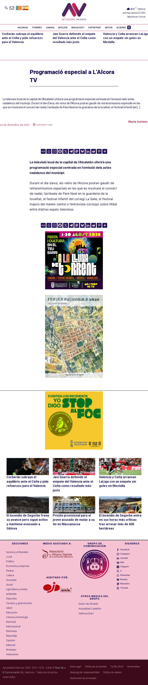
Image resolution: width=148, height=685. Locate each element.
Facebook (125, 549)
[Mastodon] (76, 151)
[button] (6, 7)
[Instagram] (54, 151)
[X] (65, 151)
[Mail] (118, 562)
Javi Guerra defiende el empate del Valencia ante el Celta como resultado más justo (74, 38)
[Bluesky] (82, 151)
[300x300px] (74, 288)
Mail (122, 562)
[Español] (25, 7)
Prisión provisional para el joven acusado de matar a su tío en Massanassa (74, 520)
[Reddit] (93, 151)
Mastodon (125, 583)
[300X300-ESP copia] (74, 420)
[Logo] (74, 12)
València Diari (86, 613)
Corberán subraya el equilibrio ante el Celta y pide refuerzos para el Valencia (22, 38)
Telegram (124, 566)
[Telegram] (71, 151)
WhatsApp (125, 575)
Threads (124, 588)
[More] (104, 151)
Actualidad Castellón (90, 608)
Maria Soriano (137, 121)
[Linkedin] (88, 151)
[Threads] (118, 588)
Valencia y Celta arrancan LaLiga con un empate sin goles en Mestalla (125, 38)
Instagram (125, 554)
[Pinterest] (99, 151)
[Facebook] (60, 151)
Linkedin (124, 558)
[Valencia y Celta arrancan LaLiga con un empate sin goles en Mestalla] (120, 466)
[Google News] (43, 151)
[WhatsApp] (118, 575)
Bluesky (124, 579)
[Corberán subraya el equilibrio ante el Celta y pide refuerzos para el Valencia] (28, 466)
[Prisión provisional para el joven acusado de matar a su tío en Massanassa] (74, 504)
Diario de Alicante (88, 603)
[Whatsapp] (48, 151)
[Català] (19, 7)
